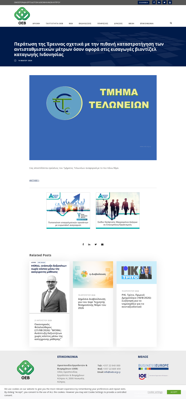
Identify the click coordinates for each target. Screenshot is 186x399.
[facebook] (154, 2)
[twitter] (164, 2)
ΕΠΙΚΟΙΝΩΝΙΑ (147, 23)
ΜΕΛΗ (131, 23)
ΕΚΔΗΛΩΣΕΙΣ (85, 23)
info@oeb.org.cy (112, 371)
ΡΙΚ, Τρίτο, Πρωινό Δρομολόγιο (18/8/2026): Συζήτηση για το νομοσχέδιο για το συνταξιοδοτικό (136, 300)
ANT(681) (34, 180)
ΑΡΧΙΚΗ (36, 23)
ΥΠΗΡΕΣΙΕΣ (102, 23)
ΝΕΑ (71, 23)
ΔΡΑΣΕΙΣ (118, 23)
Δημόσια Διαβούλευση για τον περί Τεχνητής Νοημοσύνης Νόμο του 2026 (92, 303)
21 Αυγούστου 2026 (43, 320)
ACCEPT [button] (174, 392)
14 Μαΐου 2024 (25, 60)
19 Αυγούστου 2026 (86, 295)
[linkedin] (159, 2)
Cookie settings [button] (155, 391)
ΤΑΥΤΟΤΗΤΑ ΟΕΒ (54, 23)
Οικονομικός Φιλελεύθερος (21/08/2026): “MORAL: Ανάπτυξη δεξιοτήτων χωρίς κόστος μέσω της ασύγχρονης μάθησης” (48, 332)
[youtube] (170, 2)
